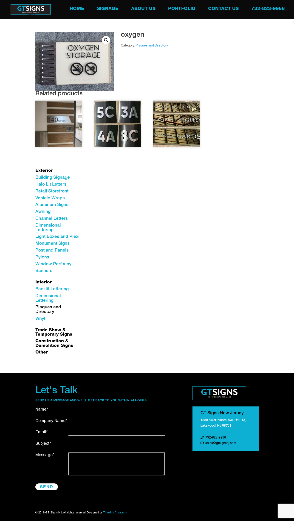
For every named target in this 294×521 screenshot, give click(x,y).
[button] (106, 40)
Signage (108, 9)
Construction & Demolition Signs (54, 343)
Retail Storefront (51, 191)
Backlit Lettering (52, 289)
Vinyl (40, 319)
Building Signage (52, 177)
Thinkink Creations (115, 512)
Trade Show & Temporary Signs (53, 332)
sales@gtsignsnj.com (220, 443)
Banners (43, 271)
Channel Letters (51, 219)
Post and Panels (52, 250)
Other (41, 352)
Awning (43, 212)
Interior (43, 282)
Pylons (42, 257)
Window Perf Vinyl (54, 264)
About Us (143, 9)
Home (77, 9)
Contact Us (223, 9)
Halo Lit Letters (50, 184)
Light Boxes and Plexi (57, 237)
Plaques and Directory (152, 45)
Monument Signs (52, 243)
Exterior (44, 171)
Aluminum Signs (51, 205)
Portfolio (181, 9)
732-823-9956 (268, 9)
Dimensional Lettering (48, 227)
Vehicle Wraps (50, 198)
